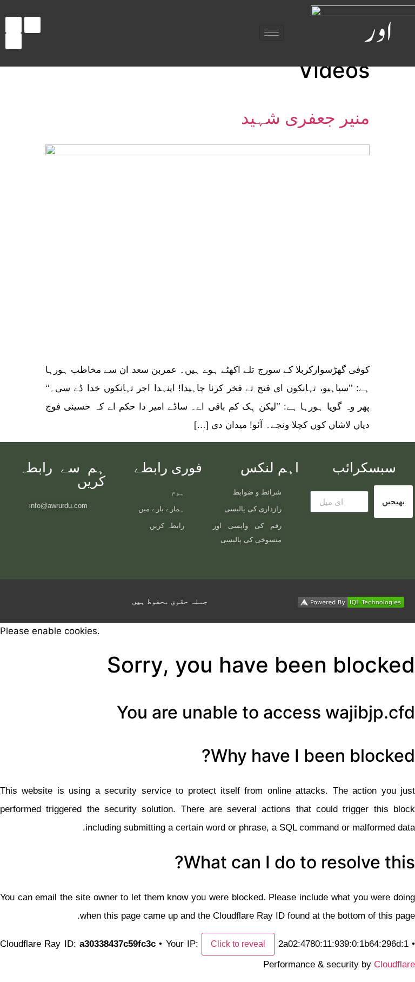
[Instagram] (32, 25)
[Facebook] (13, 25)
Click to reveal (238, 943)
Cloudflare (394, 964)
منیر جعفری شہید (305, 117)
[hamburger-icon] (271, 33)
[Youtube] (13, 41)
